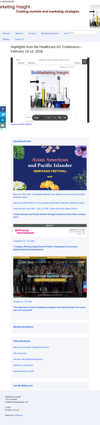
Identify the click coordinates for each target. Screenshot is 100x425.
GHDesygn (18, 415)
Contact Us (19, 39)
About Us (19, 33)
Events (67, 33)
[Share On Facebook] (3, 109)
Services (32, 33)
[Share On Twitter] (3, 114)
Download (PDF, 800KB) (21, 124)
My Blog (6, 39)
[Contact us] (3, 125)
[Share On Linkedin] (3, 120)
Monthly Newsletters (50, 33)
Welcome (6, 33)
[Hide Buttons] (1, 129)
